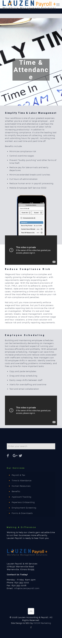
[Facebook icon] (31, 627)
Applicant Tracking (21, 497)
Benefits (16, 491)
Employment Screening (24, 508)
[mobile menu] (57, 4)
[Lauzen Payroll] (32, 4)
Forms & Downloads (22, 513)
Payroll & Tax (18, 475)
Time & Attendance (21, 480)
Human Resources (21, 486)
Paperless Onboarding (23, 502)
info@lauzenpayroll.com (26, 588)
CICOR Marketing (42, 623)
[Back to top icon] (31, 611)
